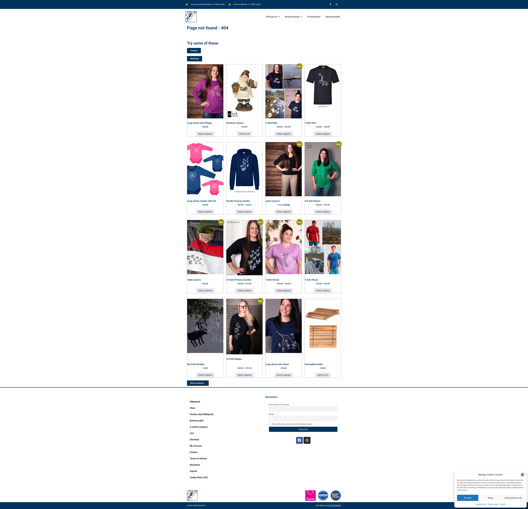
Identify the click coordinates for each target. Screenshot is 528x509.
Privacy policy (493, 504)
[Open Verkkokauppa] (301, 16)
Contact (193, 452)
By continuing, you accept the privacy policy (292, 424)
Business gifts (197, 420)
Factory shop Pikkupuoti (201, 414)
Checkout (194, 439)
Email (271, 414)
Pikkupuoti (195, 401)
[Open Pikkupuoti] (279, 16)
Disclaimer (195, 465)
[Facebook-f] (330, 4)
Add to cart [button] (244, 134)
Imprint (502, 504)
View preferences (513, 498)
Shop (192, 408)
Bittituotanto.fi (334, 506)
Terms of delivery (198, 458)
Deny (490, 498)
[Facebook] (299, 440)
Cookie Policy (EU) (199, 477)
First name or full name (279, 404)
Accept (467, 498)
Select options (205, 134)
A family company (199, 427)
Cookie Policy (481, 504)
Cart (192, 433)
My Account (195, 446)
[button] (522, 474)
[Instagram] (336, 4)
